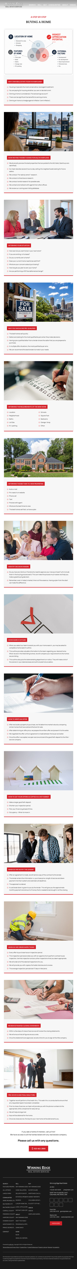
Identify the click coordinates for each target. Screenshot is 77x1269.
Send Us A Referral (22, 1238)
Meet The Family (21, 1220)
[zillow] (66, 1200)
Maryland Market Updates (34, 1214)
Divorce (18, 1200)
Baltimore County (9, 1207)
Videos (30, 1210)
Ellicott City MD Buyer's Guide (34, 1203)
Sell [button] (40, 5)
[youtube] (56, 1205)
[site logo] (38, 1169)
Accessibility (56, 1247)
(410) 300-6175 (54, 1211)
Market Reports (34, 1196)
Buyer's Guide (33, 1190)
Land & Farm (7, 1193)
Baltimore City (8, 1204)
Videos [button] (73, 5)
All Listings (7, 1190)
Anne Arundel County (9, 1200)
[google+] (61, 1205)
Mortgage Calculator (34, 1193)
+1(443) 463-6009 (55, 1190)
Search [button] (32, 5)
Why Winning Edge (22, 1186)
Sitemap (50, 1247)
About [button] (65, 5)
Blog (17, 1234)
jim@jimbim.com (68, 1190)
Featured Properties (9, 1186)
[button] (13, 5)
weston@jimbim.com (67, 1217)
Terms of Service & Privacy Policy (11, 1247)
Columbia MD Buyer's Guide (34, 1200)
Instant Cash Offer (22, 1210)
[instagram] (52, 1205)
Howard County (8, 1220)
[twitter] (61, 1200)
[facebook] (52, 1200)
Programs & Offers (22, 1224)
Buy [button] (45, 5)
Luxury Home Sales (22, 1203)
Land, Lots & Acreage (22, 1207)
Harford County (8, 1217)
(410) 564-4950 (54, 1217)
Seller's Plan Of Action (22, 1193)
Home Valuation (21, 1190)
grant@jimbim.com (66, 1211)
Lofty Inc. (11, 1244)
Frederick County (9, 1214)
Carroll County (8, 1210)
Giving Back (19, 1227)
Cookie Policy (23, 1247)
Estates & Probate (22, 1196)
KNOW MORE (56, 1223)
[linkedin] (56, 1200)
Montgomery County (9, 1224)
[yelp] (70, 1200)
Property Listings (42, 1247)
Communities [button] (54, 5)
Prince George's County (9, 1227)
